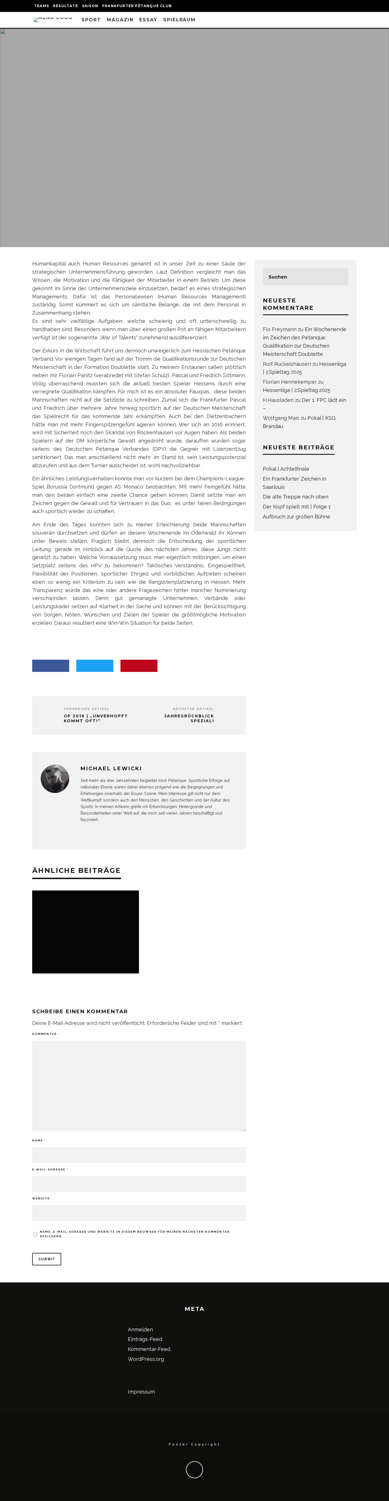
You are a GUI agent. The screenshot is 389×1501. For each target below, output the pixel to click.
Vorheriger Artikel (86, 709)
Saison (90, 6)
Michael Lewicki (155, 153)
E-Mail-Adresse (50, 1169)
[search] (339, 276)
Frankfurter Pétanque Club (137, 6)
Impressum (141, 1392)
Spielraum (179, 19)
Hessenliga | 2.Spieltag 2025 (296, 390)
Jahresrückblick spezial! (189, 718)
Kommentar (46, 1033)
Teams (41, 6)
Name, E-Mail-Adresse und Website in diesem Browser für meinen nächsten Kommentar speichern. (135, 1234)
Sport (91, 19)
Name (39, 1140)
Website (41, 1198)
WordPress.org (146, 1359)
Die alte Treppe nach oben (295, 497)
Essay (148, 19)
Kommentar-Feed (149, 1349)
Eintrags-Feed (145, 1339)
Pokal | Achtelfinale (286, 469)
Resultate (65, 6)
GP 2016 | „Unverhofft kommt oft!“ (96, 718)
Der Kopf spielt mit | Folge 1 (297, 507)
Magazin (120, 19)
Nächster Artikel (193, 709)
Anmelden (140, 1329)
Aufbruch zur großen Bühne (296, 517)
